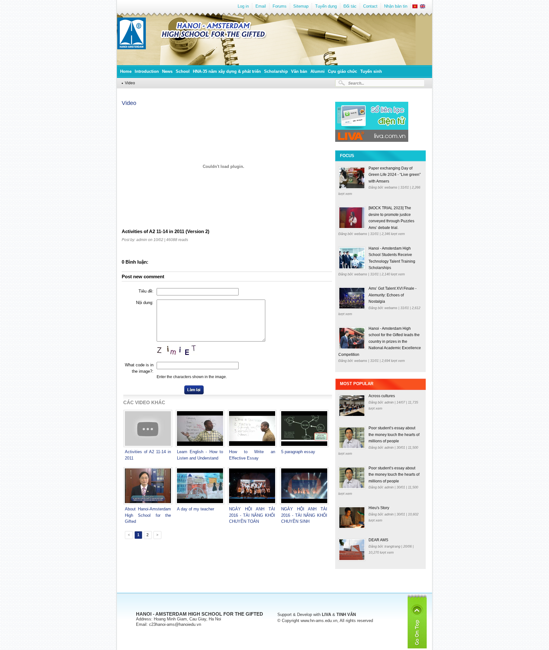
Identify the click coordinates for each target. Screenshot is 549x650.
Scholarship (276, 71)
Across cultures (382, 396)
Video (130, 83)
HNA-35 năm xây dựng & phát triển (227, 71)
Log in (243, 6)
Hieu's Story (379, 508)
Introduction (147, 71)
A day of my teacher (195, 509)
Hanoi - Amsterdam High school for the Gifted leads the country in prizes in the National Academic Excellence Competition (379, 341)
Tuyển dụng (326, 6)
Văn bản (299, 71)
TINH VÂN (346, 614)
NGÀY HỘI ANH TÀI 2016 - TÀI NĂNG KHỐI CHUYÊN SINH (304, 515)
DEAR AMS (378, 540)
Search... (356, 83)
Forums (280, 6)
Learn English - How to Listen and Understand (200, 454)
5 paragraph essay (298, 451)
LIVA (326, 614)
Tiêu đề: (146, 291)
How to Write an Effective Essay (252, 454)
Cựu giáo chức (342, 71)
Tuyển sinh (371, 71)
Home (126, 71)
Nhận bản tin (395, 6)
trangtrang (392, 546)
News (167, 71)
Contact (370, 6)
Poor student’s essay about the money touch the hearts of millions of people (394, 434)
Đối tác (349, 6)
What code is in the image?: (139, 368)
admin (389, 402)
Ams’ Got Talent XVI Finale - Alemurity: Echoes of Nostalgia (393, 295)
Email (260, 6)
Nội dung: (144, 302)
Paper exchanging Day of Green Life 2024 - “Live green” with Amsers (395, 174)
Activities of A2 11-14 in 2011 (148, 454)
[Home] (131, 47)
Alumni (317, 71)
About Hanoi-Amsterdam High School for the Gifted (148, 515)
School (183, 71)
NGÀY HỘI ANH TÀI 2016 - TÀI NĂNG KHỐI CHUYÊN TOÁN (252, 515)
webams (391, 187)
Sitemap (300, 6)
